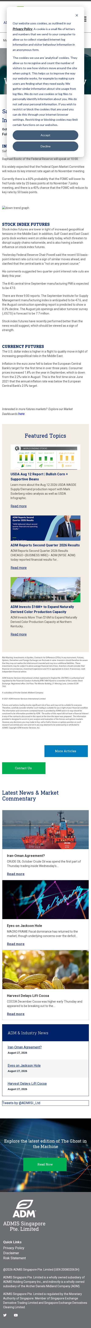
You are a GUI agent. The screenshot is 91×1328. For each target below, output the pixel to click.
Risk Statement (14, 1258)
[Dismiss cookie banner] (76, 15)
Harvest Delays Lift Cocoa (28, 996)
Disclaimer (11, 1253)
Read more (19, 506)
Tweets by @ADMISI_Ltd (21, 1103)
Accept (45, 135)
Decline (46, 146)
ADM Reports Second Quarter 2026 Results (45, 545)
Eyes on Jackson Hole (24, 926)
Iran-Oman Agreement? (26, 856)
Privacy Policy (13, 1248)
